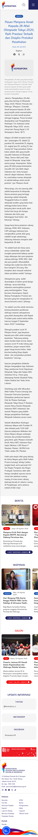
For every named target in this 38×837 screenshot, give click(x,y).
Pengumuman (23, 805)
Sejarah (4, 808)
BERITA (19, 16)
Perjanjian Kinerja (8, 816)
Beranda (4, 800)
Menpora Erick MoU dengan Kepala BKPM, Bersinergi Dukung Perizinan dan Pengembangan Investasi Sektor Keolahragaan (15, 537)
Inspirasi (7, 593)
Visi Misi (4, 803)
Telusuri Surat (23, 813)
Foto (6, 659)
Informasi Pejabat (8, 805)
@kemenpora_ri (10, 706)
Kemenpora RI (10, 735)
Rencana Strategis (8, 813)
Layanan (22, 811)
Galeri (21, 808)
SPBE (21, 800)
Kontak (4, 824)
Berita (6, 529)
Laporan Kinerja (7, 811)
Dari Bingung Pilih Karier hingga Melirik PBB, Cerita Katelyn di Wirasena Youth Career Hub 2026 (15, 602)
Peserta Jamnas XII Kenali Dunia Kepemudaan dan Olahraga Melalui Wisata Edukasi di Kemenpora (15, 666)
